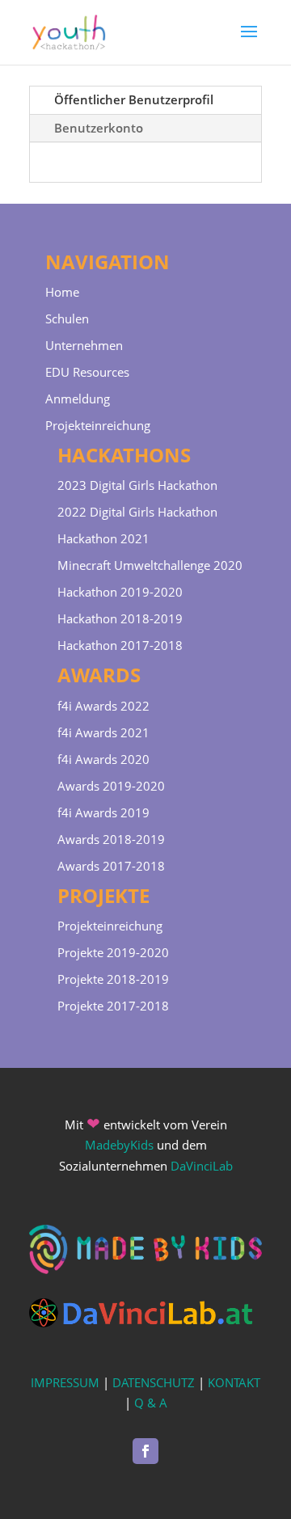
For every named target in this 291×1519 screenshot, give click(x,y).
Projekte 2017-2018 (113, 1006)
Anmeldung (77, 398)
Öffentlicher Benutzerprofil (133, 99)
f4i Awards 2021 (103, 732)
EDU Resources (87, 372)
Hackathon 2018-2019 (120, 618)
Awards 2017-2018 (111, 866)
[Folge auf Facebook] (145, 1451)
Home (62, 292)
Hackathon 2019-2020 (120, 592)
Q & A (150, 1403)
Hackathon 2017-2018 (120, 645)
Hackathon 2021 (103, 538)
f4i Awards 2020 (103, 759)
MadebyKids (119, 1145)
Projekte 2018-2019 (113, 979)
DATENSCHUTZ (153, 1382)
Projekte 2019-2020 (113, 952)
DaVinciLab (202, 1166)
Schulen (67, 318)
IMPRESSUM (65, 1382)
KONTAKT (234, 1382)
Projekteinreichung (97, 425)
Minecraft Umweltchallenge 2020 (149, 565)
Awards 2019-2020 (111, 786)
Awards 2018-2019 (111, 839)
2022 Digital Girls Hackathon (137, 512)
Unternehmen (84, 345)
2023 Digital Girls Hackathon (137, 485)
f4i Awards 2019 (103, 812)
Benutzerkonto (98, 128)
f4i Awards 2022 (103, 706)
